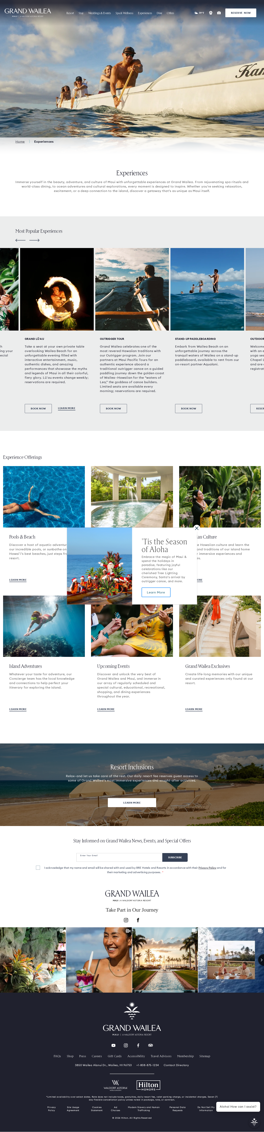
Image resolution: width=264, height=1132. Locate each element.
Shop (70, 1056)
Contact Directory (176, 1065)
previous (20, 240)
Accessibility (136, 1056)
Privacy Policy (207, 867)
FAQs (57, 1056)
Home (20, 141)
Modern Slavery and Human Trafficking (143, 1109)
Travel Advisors (161, 1056)
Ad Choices (115, 1109)
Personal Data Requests (177, 1109)
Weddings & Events (99, 13)
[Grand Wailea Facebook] (138, 1045)
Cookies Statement (97, 1109)
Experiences (145, 13)
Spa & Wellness (124, 13)
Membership (185, 1056)
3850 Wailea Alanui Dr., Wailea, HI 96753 (103, 1065)
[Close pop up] (196, 528)
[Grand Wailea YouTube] (113, 1045)
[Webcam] (211, 12)
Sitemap (204, 1056)
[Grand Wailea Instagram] (125, 1045)
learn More (105, 709)
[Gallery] (219, 12)
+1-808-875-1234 (147, 1065)
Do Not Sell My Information (206, 1109)
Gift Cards (115, 1056)
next (34, 240)
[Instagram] (126, 920)
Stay (81, 13)
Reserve (241, 12)
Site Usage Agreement (73, 1109)
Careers (97, 1056)
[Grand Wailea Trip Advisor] (150, 1045)
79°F (201, 12)
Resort (70, 13)
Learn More (156, 592)
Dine (159, 13)
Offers (170, 13)
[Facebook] (138, 920)
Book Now (38, 408)
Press (82, 1056)
